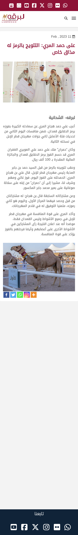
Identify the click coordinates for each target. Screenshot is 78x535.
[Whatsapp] (20, 295)
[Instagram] (27, 295)
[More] (34, 295)
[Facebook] (6, 295)
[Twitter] (13, 295)
